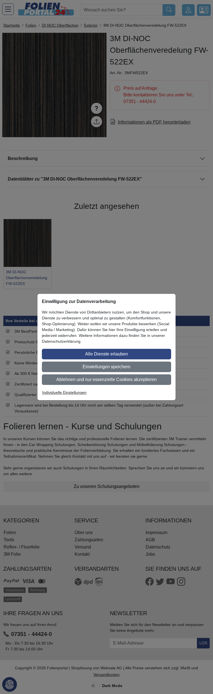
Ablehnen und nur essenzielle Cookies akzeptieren (106, 379)
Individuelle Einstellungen (64, 392)
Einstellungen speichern (106, 366)
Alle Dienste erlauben (106, 354)
